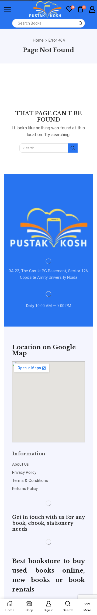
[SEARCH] (72, 148)
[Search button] (81, 23)
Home (38, 40)
